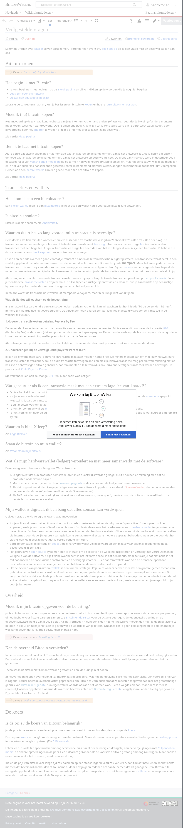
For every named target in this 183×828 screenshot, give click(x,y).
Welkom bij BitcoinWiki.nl (91, 394)
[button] (73, 434)
